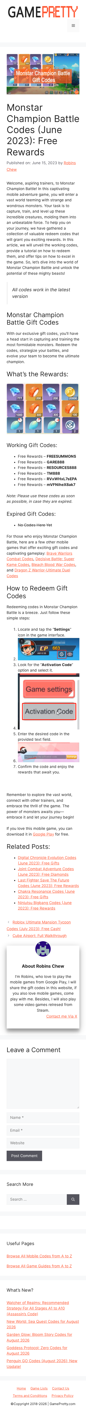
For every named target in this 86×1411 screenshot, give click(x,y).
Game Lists (39, 1388)
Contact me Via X (61, 1016)
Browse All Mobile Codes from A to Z (39, 1256)
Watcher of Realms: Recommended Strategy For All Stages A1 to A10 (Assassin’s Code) (38, 1308)
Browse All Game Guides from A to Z (39, 1266)
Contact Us (60, 1388)
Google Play (43, 834)
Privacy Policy (62, 1396)
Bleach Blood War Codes (53, 564)
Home (21, 1388)
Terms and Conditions (30, 1396)
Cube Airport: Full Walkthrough (40, 935)
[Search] (73, 1199)
